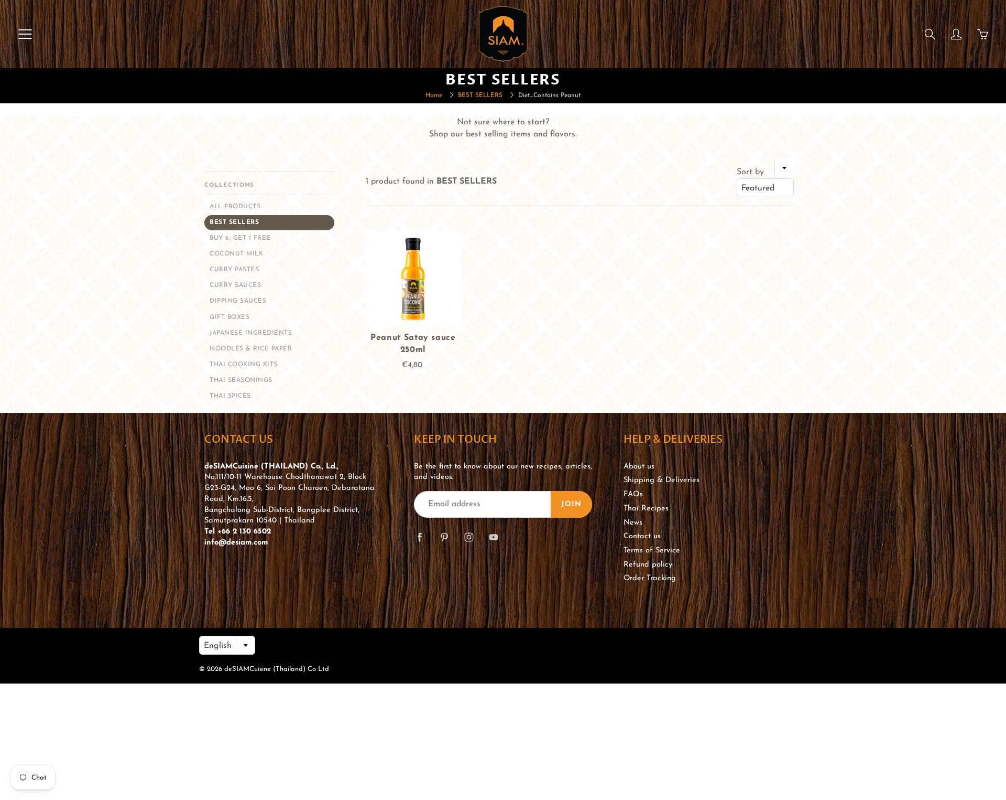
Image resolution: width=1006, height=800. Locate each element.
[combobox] (765, 187)
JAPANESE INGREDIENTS (251, 333)
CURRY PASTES (234, 269)
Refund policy (648, 565)
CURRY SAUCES (235, 285)
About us (639, 467)
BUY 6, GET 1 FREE (240, 238)
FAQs (633, 494)
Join (571, 504)
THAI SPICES (230, 396)
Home (433, 95)
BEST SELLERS (480, 95)
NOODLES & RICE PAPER (251, 349)
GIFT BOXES (229, 317)
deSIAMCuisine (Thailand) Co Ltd (276, 669)
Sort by (750, 172)
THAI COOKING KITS (244, 364)
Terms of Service (652, 550)
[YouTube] (493, 537)
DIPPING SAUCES (238, 301)
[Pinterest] (444, 537)
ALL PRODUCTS (235, 207)
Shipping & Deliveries (661, 480)
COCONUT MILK (236, 254)
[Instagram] (469, 537)
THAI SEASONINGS (241, 380)
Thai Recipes (646, 509)
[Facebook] (419, 537)
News (633, 523)
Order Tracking (650, 578)
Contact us (642, 536)
